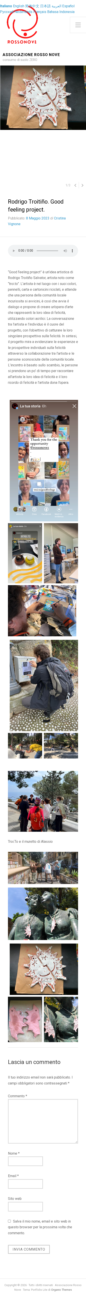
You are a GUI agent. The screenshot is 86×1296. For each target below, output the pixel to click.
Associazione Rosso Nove (31, 55)
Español (68, 6)
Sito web (15, 1199)
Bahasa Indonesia (61, 12)
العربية (56, 6)
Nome (14, 1153)
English (18, 6)
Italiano (6, 6)
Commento (17, 1096)
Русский (7, 12)
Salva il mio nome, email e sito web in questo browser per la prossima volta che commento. (40, 1227)
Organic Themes (61, 1289)
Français (39, 12)
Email (13, 1176)
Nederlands (23, 12)
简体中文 (32, 6)
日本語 (45, 6)
